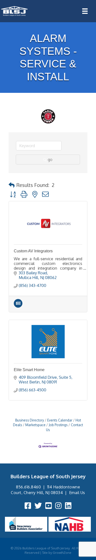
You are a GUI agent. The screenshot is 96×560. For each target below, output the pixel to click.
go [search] (50, 159)
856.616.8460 (28, 486)
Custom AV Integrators (33, 251)
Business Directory (29, 420)
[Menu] (85, 11)
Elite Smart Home (29, 370)
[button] (12, 184)
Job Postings (58, 425)
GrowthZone (62, 553)
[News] (18, 306)
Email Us (77, 492)
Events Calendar (59, 420)
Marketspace (35, 425)
